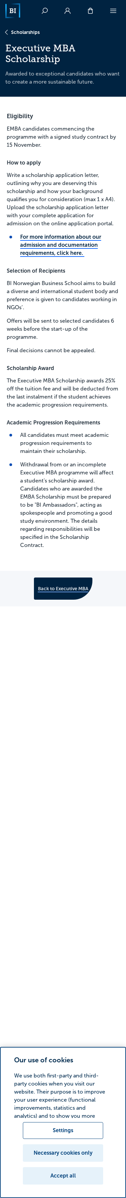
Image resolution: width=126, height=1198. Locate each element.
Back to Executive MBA (63, 588)
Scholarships (25, 32)
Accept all (63, 1176)
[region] (63, 1122)
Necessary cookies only (63, 1153)
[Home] (12, 10)
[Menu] (113, 10)
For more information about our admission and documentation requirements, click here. (60, 245)
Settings (63, 1130)
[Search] (44, 10)
